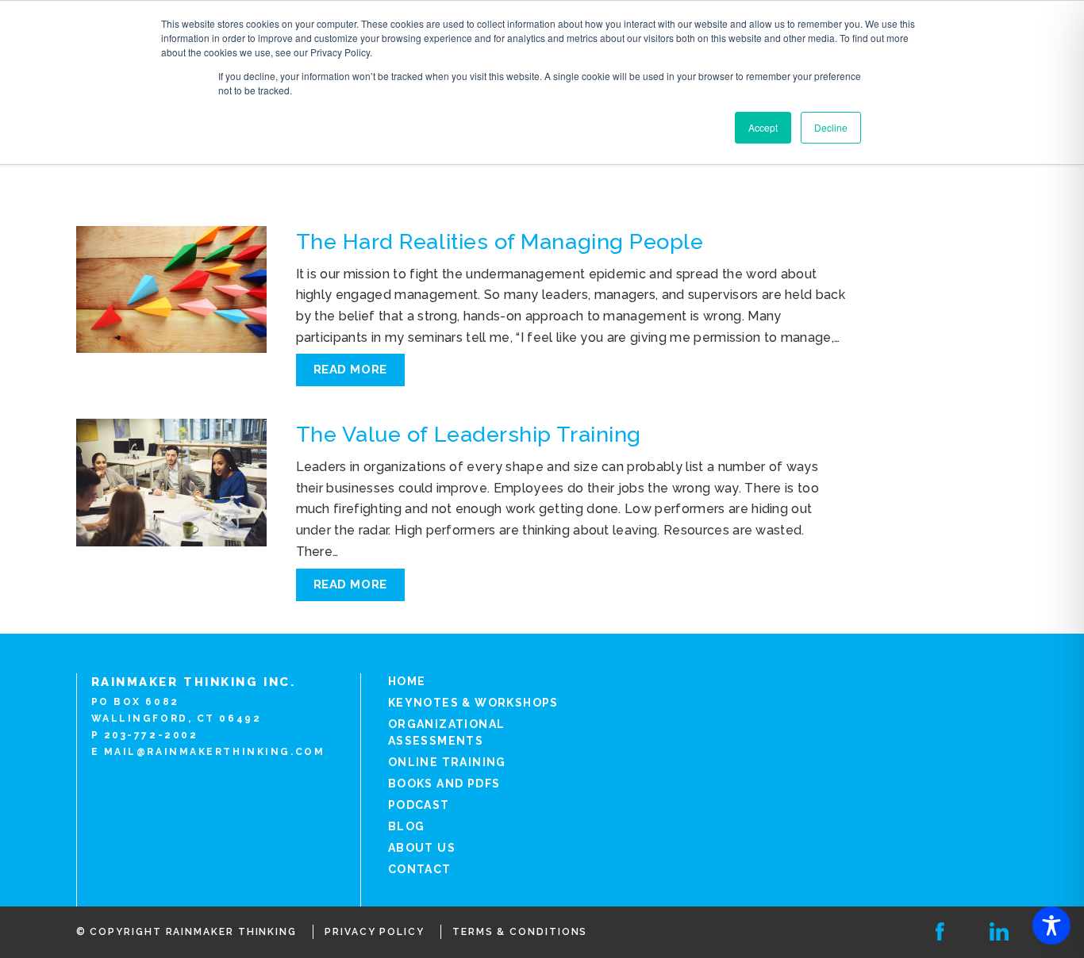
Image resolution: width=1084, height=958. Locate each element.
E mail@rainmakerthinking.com (208, 751)
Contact (420, 869)
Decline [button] (831, 127)
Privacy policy (375, 931)
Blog (406, 826)
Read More (350, 369)
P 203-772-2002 (144, 735)
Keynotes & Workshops (473, 702)
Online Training (447, 762)
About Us (422, 847)
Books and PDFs (444, 783)
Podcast (419, 805)
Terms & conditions (520, 931)
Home (407, 681)
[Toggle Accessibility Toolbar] (1051, 925)
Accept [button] (763, 127)
